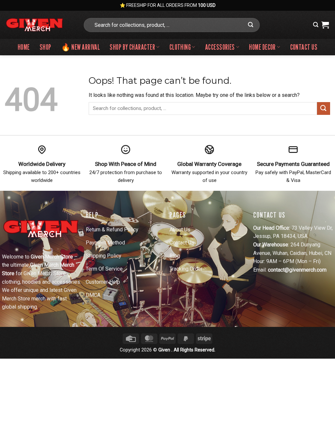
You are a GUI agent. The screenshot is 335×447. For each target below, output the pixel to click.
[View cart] (325, 25)
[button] (315, 24)
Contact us (303, 47)
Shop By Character (132, 47)
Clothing (180, 47)
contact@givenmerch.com (297, 270)
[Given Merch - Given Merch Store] (39, 25)
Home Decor (262, 47)
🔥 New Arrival (80, 47)
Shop (45, 47)
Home (24, 47)
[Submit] (250, 24)
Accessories (220, 47)
